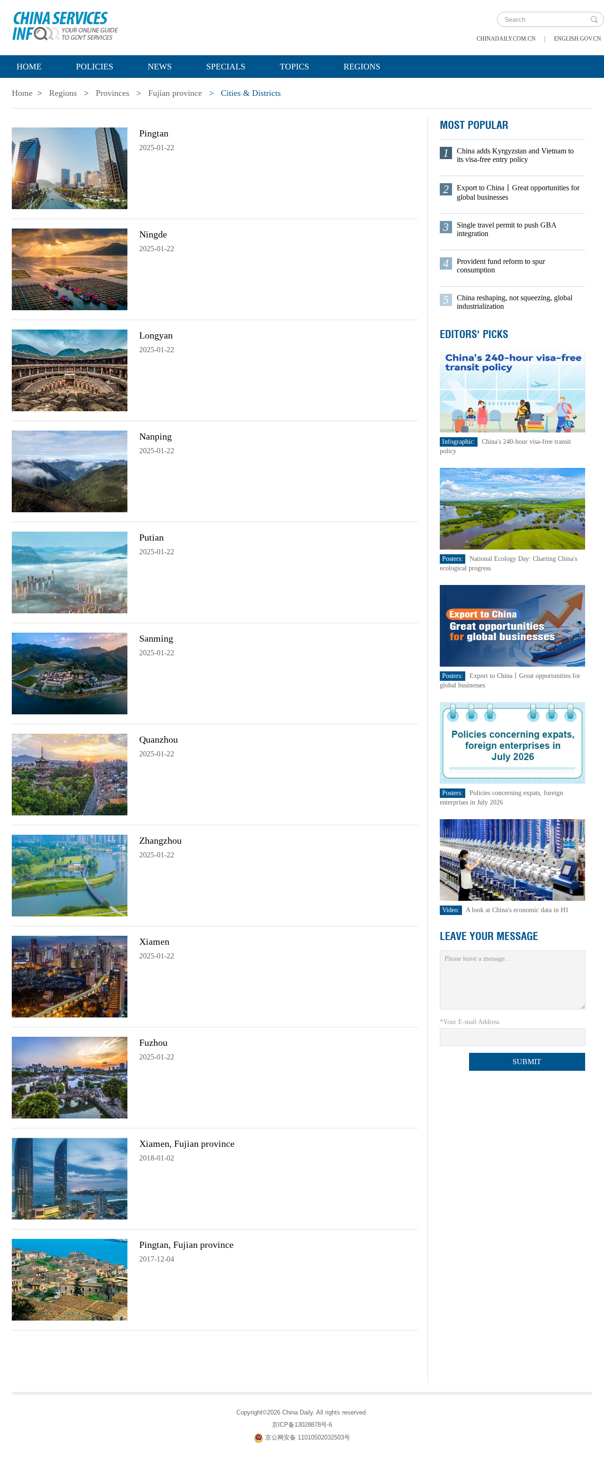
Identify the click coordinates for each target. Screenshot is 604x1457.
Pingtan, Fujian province (186, 1244)
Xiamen (154, 941)
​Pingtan (153, 133)
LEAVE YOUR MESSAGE (489, 936)
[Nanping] (69, 470)
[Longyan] (69, 369)
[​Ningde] (69, 268)
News (160, 66)
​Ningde (153, 234)
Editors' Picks (474, 334)
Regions (362, 66)
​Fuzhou (153, 1042)
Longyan (156, 335)
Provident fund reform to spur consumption (501, 265)
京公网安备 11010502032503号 (307, 1437)
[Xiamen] (69, 976)
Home (29, 66)
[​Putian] (69, 571)
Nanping (155, 436)
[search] (594, 19)
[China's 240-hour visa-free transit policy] (512, 391)
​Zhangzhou (160, 840)
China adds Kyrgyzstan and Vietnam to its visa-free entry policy (515, 155)
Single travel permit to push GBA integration (506, 229)
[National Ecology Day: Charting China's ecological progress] (512, 508)
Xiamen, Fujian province (187, 1143)
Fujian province (175, 93)
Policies (94, 66)
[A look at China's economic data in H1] (512, 859)
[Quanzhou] (69, 774)
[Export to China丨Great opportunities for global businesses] (512, 625)
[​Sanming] (69, 672)
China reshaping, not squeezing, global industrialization (514, 302)
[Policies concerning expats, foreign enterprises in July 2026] (512, 742)
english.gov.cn (577, 38)
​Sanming (156, 638)
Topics (294, 66)
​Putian (151, 537)
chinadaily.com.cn (506, 38)
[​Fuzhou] (69, 1077)
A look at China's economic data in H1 (517, 910)
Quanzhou (158, 739)
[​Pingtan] (69, 167)
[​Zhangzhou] (69, 875)
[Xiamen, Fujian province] (69, 1178)
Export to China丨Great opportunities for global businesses (518, 192)
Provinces (112, 93)
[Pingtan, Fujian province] (69, 1279)
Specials (225, 66)
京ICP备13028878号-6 (302, 1424)
